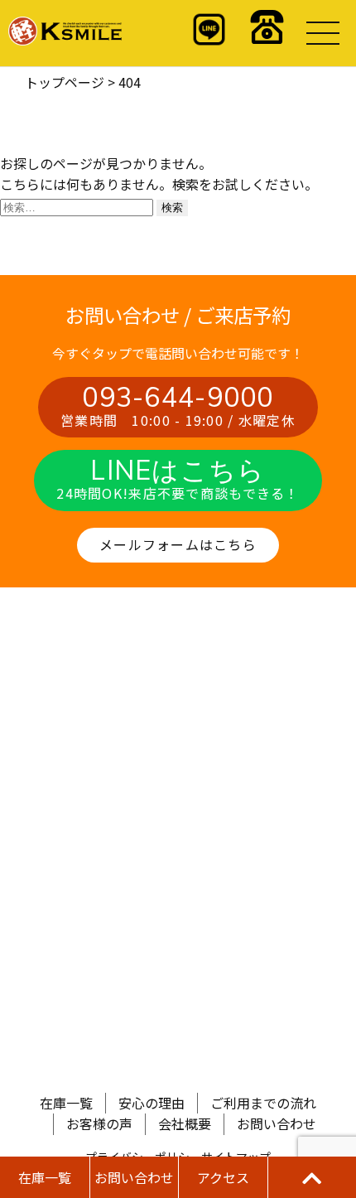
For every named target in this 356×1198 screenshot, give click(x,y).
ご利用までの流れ (263, 1103)
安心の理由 (151, 1103)
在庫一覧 (66, 1103)
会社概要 (184, 1123)
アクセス (223, 1177)
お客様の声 (99, 1123)
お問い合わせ (276, 1123)
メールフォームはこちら (178, 544)
